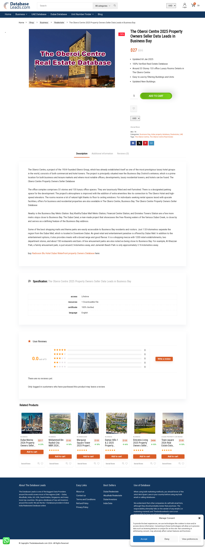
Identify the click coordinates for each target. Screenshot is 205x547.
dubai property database (160, 134)
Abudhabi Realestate (112, 495)
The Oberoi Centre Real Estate (161, 137)
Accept (144, 539)
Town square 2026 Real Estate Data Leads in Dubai (168, 444)
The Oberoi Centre (142, 137)
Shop (31, 22)
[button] (199, 518)
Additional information (102, 153)
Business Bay (145, 134)
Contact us (81, 495)
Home (8, 14)
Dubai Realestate (111, 491)
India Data (107, 503)
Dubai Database (59, 14)
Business (20, 14)
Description (81, 153)
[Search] (115, 5)
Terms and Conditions (86, 499)
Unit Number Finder (81, 14)
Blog (100, 14)
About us (80, 491)
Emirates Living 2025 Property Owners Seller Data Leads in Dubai (140, 446)
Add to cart (156, 95)
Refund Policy (82, 503)
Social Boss (135, 127)
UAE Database (39, 14)
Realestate (59, 22)
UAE (181, 134)
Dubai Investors (110, 499)
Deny (167, 539)
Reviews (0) (123, 153)
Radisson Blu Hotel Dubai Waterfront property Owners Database (63, 253)
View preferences (190, 539)
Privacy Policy (82, 507)
